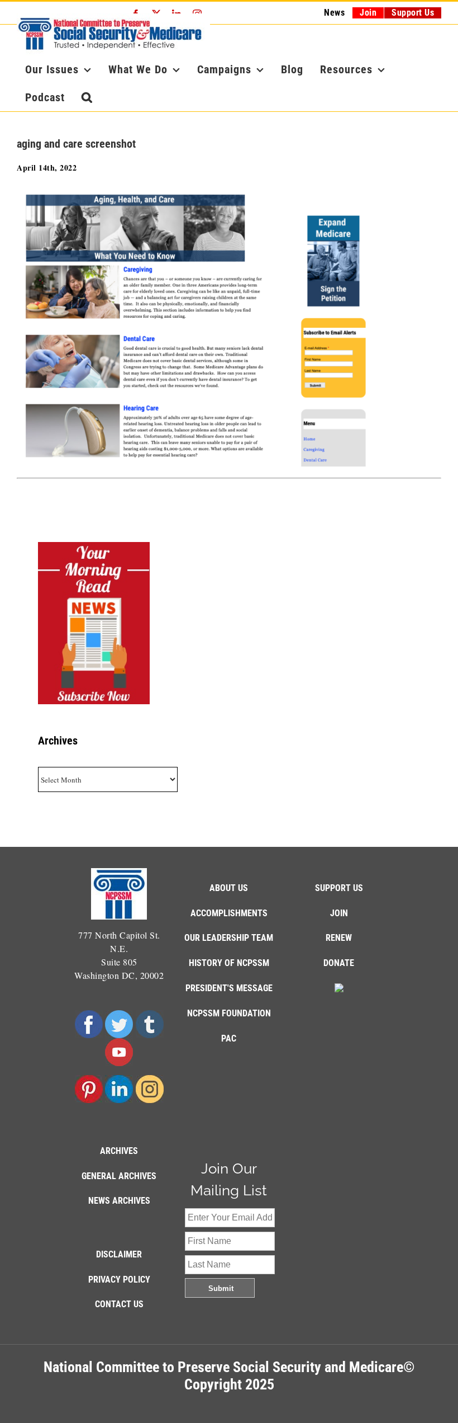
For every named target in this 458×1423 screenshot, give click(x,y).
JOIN (339, 913)
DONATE (338, 963)
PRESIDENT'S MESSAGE (229, 988)
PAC (228, 1038)
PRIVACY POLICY (119, 1279)
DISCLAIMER (119, 1254)
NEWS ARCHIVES (119, 1200)
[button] (87, 97)
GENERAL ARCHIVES (119, 1176)
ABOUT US (228, 888)
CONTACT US (119, 1304)
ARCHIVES (119, 1151)
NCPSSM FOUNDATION (229, 1013)
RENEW (339, 937)
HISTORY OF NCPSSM (229, 963)
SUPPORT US (339, 888)
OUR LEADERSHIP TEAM (228, 937)
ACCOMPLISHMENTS (229, 913)
